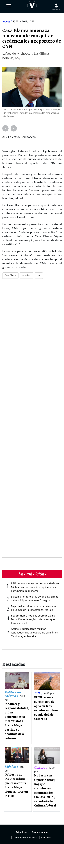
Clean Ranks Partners (25, 838)
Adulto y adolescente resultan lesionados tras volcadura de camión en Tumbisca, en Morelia (34, 632)
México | (12, 767)
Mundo (6, 21)
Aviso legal (21, 832)
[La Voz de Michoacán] (32, 4)
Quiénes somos (40, 832)
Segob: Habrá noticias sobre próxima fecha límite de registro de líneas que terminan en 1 (33, 619)
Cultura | (41, 767)
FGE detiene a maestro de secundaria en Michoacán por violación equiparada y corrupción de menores (35, 587)
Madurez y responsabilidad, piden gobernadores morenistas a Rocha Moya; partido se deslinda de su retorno (17, 721)
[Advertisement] (32, 420)
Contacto (46, 838)
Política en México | (13, 694)
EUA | (38, 693)
